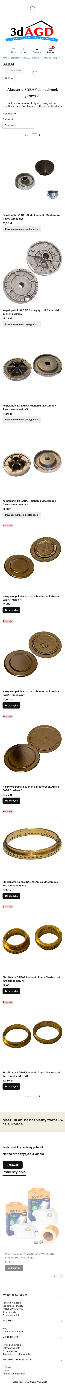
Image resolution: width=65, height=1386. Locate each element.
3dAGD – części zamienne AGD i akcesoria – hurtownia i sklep (30, 58)
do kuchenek (17, 70)
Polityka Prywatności (13, 1309)
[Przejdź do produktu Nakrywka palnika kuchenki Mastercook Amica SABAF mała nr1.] (32, 558)
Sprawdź (13, 1164)
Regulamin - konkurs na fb (16, 1354)
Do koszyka (11, 610)
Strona (28, 135)
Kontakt (6, 1370)
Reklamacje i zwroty (13, 1305)
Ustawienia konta (11, 1348)
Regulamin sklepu (12, 1302)
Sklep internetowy (29, 1382)
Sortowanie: (9, 119)
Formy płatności (11, 1315)
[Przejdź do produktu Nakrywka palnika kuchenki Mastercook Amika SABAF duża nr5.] (32, 749)
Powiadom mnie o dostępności (21, 229)
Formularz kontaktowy (14, 1373)
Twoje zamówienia (12, 1344)
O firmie (7, 1367)
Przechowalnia (10, 1351)
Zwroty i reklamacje (13, 1331)
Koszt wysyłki (9, 1312)
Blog (5, 1328)
